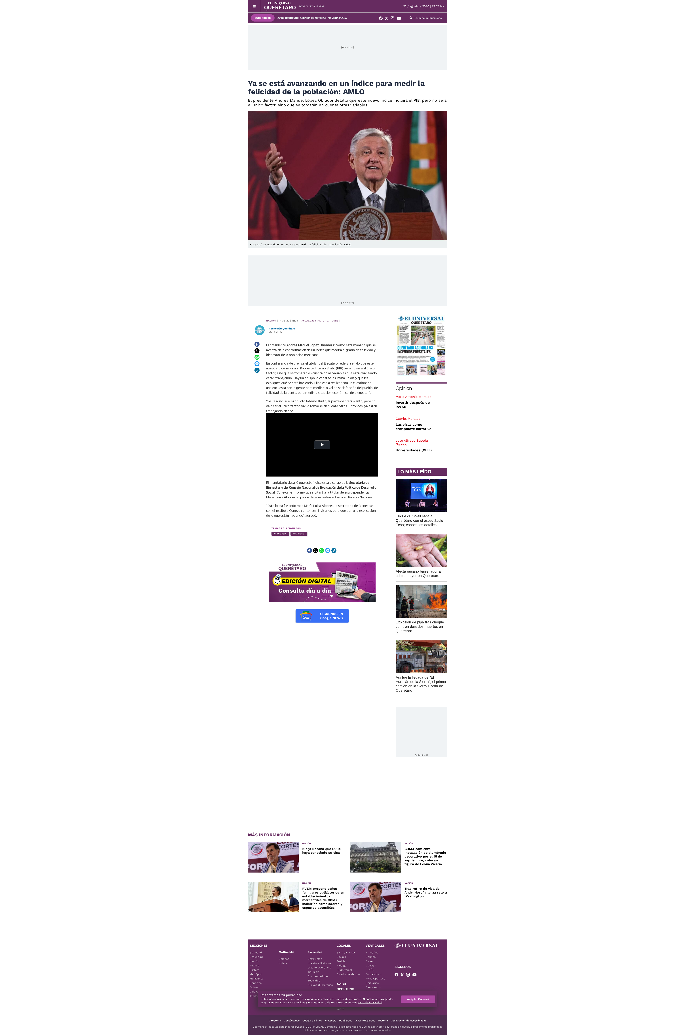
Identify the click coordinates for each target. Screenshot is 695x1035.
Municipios (257, 978)
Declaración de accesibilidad (409, 1020)
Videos (310, 6)
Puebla (341, 961)
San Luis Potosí (346, 952)
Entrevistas (315, 958)
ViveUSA (371, 965)
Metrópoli (256, 974)
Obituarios (372, 982)
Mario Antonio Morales (413, 397)
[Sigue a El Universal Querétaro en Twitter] (388, 19)
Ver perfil (275, 331)
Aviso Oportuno (287, 17)
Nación (271, 320)
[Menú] (254, 6)
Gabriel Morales (408, 418)
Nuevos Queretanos (320, 984)
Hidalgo (341, 965)
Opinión (404, 388)
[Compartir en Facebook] (257, 344)
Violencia (330, 1020)
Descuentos (373, 987)
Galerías (284, 958)
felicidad (298, 533)
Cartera (254, 969)
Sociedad (256, 952)
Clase (369, 961)
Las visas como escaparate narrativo (413, 426)
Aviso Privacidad (365, 1020)
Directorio (275, 1020)
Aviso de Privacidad (370, 1002)
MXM (302, 6)
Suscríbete (263, 17)
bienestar (280, 533)
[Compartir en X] (257, 350)
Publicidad (345, 1020)
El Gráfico (372, 952)
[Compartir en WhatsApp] (257, 357)
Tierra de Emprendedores (318, 974)
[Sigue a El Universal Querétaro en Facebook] (382, 19)
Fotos (320, 6)
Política (254, 965)
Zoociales (314, 980)
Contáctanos (292, 1020)
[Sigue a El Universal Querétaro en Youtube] (400, 19)
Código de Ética (312, 1020)
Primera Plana (337, 17)
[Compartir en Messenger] (257, 363)
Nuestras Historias (319, 963)
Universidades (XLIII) (414, 450)
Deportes (256, 982)
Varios (340, 1009)
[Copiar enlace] (257, 370)
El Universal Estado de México (348, 972)
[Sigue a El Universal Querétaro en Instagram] (393, 19)
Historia (383, 1020)
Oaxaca (341, 956)
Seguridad (256, 956)
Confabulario (374, 974)
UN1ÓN (370, 969)
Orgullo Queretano (319, 967)
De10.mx (371, 956)
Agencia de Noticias (313, 17)
